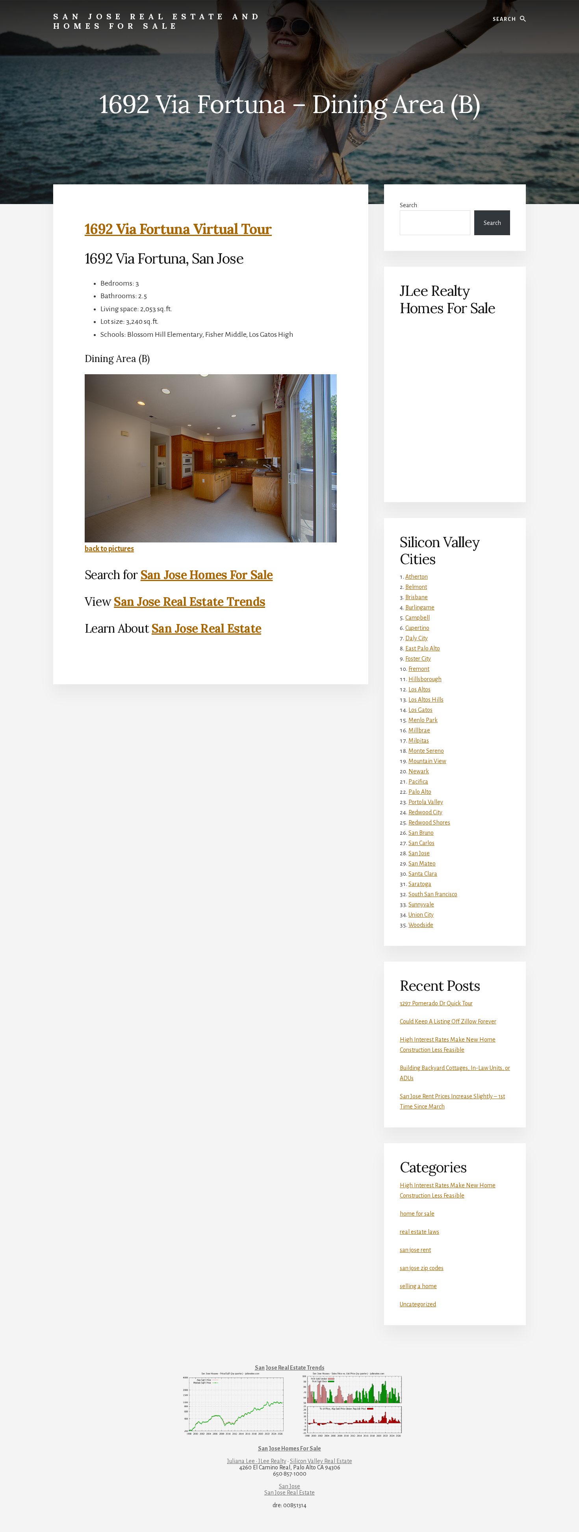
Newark (418, 771)
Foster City (418, 659)
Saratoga (419, 884)
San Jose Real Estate (206, 628)
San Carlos (421, 843)
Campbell (417, 618)
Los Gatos (420, 710)
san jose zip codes (422, 1268)
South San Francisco (432, 894)
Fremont (418, 669)
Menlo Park (423, 720)
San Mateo (422, 863)
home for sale (417, 1214)
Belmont (416, 587)
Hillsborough (425, 679)
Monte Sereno (426, 751)
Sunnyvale (421, 904)
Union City (421, 915)
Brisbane (416, 597)
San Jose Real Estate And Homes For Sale (157, 21)
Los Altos (419, 689)
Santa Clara (422, 874)
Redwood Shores (429, 822)
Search (408, 205)
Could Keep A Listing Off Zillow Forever (448, 1021)
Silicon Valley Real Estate (321, 1461)
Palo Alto (419, 792)
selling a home (418, 1286)
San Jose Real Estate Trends (189, 601)
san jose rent (415, 1250)
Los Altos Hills (426, 699)
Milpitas (418, 740)
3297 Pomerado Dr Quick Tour (436, 1003)
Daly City (416, 638)
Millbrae (419, 730)
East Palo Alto (422, 648)
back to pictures (109, 549)
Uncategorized (418, 1304)
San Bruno (421, 833)
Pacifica (418, 781)
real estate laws (419, 1232)
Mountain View (427, 761)
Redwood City (425, 812)
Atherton (416, 577)
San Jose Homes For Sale (207, 574)
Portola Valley (425, 802)
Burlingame (419, 607)
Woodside (420, 925)
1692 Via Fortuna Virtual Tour (178, 229)
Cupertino (417, 628)
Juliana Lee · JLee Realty (256, 1461)
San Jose (419, 853)
